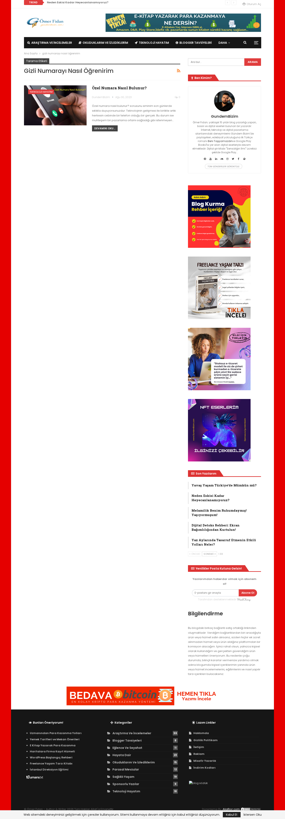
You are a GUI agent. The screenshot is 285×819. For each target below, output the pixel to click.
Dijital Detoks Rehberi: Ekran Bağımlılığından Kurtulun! (216, 527)
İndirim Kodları (204, 768)
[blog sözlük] (198, 783)
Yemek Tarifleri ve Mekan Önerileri (54, 739)
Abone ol (247, 593)
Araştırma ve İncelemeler (51, 43)
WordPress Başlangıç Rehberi (51, 757)
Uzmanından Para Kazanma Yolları (56, 733)
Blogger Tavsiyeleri (195, 43)
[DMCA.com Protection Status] (250, 809)
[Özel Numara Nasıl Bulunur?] (55, 105)
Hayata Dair (121, 755)
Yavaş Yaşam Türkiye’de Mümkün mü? (224, 485)
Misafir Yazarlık (204, 761)
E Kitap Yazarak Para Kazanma (53, 745)
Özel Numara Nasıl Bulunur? (119, 87)
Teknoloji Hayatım (154, 43)
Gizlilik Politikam (205, 740)
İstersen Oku (252, 814)
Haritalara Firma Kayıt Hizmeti (52, 751)
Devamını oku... (104, 128)
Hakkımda (201, 733)
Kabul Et (231, 815)
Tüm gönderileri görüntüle (224, 166)
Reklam (198, 754)
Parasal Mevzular (125, 769)
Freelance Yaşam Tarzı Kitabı (51, 763)
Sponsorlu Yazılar (125, 784)
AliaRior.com (231, 809)
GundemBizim (224, 116)
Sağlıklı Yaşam (123, 777)
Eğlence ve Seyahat (127, 748)
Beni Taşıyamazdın (220, 141)
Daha (222, 43)
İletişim (198, 747)
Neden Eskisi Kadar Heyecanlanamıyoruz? (77, 2)
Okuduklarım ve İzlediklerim (105, 43)
